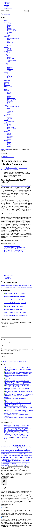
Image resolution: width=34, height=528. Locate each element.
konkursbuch (17, 453)
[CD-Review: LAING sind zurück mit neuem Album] (18, 394)
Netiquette (6, 5)
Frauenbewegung (13, 450)
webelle (6, 72)
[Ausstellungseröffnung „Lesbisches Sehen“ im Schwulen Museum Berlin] (18, 413)
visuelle (6, 63)
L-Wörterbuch (11, 29)
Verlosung (18, 465)
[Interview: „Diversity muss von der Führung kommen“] (18, 397)
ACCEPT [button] (12, 476)
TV (8, 41)
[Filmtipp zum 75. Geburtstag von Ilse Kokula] (16, 384)
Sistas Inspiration (25, 463)
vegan (31, 463)
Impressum (7, 2)
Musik (9, 44)
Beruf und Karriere (12, 31)
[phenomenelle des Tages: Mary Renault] (15, 299)
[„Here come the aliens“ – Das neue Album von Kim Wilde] (18, 419)
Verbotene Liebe (13, 465)
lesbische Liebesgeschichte (15, 457)
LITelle (9, 45)
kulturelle (6, 36)
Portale (9, 77)
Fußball (11, 452)
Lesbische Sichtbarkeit (22, 460)
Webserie (23, 465)
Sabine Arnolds (23, 168)
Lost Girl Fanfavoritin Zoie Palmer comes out (16, 427)
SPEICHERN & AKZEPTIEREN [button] (10, 526)
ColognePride (9, 446)
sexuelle (6, 51)
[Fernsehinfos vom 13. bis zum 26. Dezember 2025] (18, 372)
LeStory (9, 28)
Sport (8, 35)
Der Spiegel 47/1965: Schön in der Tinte (14, 247)
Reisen (9, 33)
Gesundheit (10, 32)
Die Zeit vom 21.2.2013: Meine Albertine (15, 249)
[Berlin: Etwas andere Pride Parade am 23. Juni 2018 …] (18, 408)
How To (9, 76)
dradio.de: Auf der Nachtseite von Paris (14, 251)
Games (9, 73)
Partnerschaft (10, 58)
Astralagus (6, 277)
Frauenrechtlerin (5, 452)
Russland (10, 463)
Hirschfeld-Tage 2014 (13, 38)
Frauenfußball (24, 450)
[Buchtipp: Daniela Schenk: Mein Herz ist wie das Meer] (18, 379)
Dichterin (27, 446)
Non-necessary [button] (4, 516)
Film (8, 39)
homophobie (4, 453)
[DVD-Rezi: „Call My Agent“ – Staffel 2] (15, 406)
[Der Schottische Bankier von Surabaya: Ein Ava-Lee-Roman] (18, 392)
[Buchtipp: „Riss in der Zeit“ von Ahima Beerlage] (17, 382)
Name (3, 340)
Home (2, 149)
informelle (6, 22)
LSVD (12, 462)
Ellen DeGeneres (21, 448)
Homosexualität (11, 453)
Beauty (9, 55)
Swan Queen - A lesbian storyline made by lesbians (17, 425)
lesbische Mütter (30, 457)
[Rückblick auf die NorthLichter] (13, 404)
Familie (9, 57)
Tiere (8, 61)
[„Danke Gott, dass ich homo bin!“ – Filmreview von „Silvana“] (18, 401)
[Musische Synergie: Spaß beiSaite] (13, 306)
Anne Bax (3, 446)
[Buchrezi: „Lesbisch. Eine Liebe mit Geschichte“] (17, 403)
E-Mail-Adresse (5, 343)
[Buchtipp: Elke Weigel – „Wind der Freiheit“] (16, 381)
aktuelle (9, 23)
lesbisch (19, 455)
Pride (8, 26)
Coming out (19, 445)
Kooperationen (8, 8)
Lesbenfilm (14, 455)
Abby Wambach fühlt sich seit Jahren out (14, 433)
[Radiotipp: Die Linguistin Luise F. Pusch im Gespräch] (18, 376)
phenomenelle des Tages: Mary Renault (15, 303)
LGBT (8, 462)
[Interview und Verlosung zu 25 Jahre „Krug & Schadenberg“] (18, 389)
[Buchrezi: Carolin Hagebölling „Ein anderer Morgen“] (18, 410)
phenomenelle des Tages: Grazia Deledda (15, 315)
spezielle (6, 54)
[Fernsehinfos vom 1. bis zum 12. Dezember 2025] (17, 373)
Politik (9, 25)
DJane (2, 448)
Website (3, 346)
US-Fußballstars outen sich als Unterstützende (16, 433)
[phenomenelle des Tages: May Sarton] (14, 293)
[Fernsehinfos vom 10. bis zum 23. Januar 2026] (17, 367)
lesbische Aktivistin (24, 455)
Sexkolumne (10, 53)
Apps (8, 74)
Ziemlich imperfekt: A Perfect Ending (18, 430)
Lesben (10, 455)
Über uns (6, 3)
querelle (6, 47)
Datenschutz (7, 6)
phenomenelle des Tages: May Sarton (14, 296)
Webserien (10, 42)
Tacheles (9, 50)
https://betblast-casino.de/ (10, 431)
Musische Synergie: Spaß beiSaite (13, 309)
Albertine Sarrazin (8, 275)
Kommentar (4, 326)
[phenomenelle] (5, 14)
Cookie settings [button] (5, 476)
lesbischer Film (8, 460)
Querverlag (4, 464)
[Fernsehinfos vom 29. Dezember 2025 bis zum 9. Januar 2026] (18, 370)
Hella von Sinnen (17, 452)
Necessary (5, 507)
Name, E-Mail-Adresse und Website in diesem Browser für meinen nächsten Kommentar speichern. (17, 349)
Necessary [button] (3, 505)
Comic (9, 64)
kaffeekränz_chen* (24, 431)
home (5, 20)
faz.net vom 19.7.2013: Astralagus (13, 250)
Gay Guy (9, 48)
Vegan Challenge (11, 60)
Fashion (9, 66)
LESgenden (10, 69)
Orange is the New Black (24, 462)
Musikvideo (16, 462)
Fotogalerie (10, 67)
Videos (9, 70)
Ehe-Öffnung (7, 448)
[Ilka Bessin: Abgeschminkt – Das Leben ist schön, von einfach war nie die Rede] (18, 387)
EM (26, 448)
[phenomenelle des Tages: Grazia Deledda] (15, 312)
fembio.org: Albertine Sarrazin (12, 246)
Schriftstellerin (7, 278)
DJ (30, 446)
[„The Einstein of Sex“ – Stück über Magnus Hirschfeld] (18, 416)
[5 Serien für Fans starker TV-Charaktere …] (16, 398)
